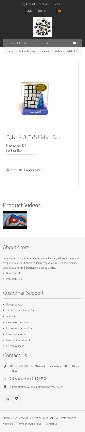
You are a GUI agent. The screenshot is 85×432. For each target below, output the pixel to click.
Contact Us (51, 423)
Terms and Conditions (29, 423)
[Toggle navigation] (74, 43)
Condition (11, 150)
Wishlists (43, 4)
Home (10, 51)
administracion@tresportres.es (47, 386)
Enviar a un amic (33, 169)
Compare (58, 4)
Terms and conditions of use (21, 310)
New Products (13, 273)
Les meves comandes (17, 322)
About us (11, 316)
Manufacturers (14, 278)
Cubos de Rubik (27, 51)
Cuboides (45, 51)
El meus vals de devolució (19, 328)
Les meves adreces (16, 334)
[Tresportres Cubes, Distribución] (42, 27)
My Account (29, 4)
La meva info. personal (18, 340)
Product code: (13, 145)
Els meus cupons (15, 345)
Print (13, 169)
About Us (8, 423)
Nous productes (14, 304)
